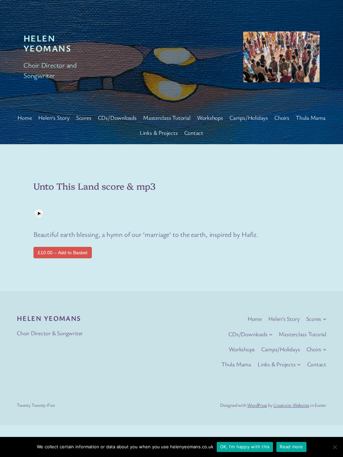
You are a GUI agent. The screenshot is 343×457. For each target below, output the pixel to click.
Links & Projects (159, 132)
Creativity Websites (291, 405)
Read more (291, 446)
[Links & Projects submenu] (298, 364)
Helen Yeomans (47, 43)
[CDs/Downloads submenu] (270, 334)
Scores (83, 117)
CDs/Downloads (117, 117)
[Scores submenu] (324, 319)
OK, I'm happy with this (245, 446)
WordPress (257, 405)
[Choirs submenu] (324, 349)
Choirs (281, 117)
